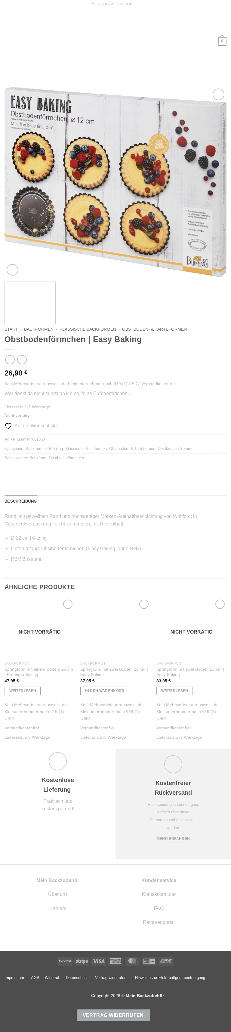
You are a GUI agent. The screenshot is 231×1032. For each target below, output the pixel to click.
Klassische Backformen (88, 329)
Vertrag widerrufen (110, 977)
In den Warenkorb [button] (105, 691)
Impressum (14, 977)
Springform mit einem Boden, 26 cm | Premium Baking (39, 672)
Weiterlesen (22, 691)
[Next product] (9, 359)
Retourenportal (159, 922)
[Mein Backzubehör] (115, 41)
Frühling (56, 448)
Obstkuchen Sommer (176, 448)
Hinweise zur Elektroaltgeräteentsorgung (170, 977)
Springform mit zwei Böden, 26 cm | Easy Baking (190, 672)
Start (11, 329)
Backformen (39, 329)
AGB (35, 977)
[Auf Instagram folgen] (137, 4)
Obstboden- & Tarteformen (154, 329)
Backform (37, 458)
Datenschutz (77, 977)
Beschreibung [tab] (21, 501)
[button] (8, 41)
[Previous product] (21, 359)
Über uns (58, 894)
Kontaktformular (159, 894)
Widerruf (52, 977)
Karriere (57, 908)
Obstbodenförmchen (66, 458)
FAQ (159, 908)
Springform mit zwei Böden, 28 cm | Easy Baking (114, 672)
